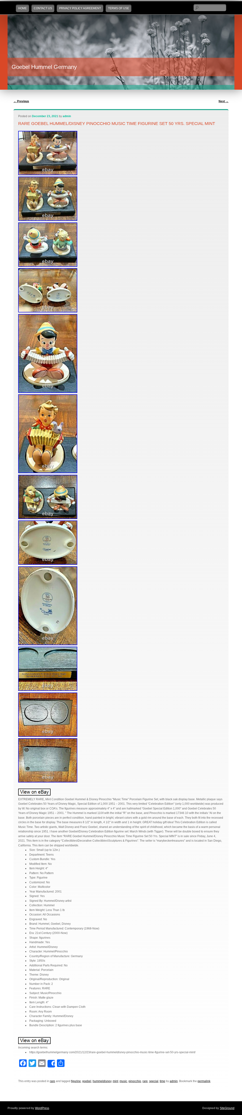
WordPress (42, 1108)
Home (22, 8)
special (153, 1081)
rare (52, 1081)
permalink (204, 1081)
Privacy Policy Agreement (80, 8)
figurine (76, 1081)
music (123, 1081)
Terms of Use (118, 8)
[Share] (51, 1063)
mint (115, 1081)
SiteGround (227, 1108)
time (162, 1081)
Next (224, 101)
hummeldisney (102, 1081)
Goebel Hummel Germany (44, 67)
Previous (21, 101)
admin (67, 116)
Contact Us (43, 8)
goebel (86, 1081)
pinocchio (135, 1081)
